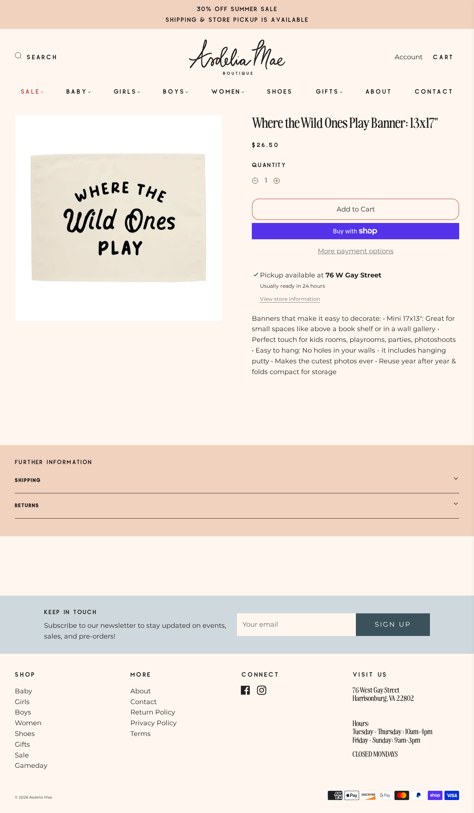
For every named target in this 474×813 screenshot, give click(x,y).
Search (42, 57)
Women (226, 91)
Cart (443, 57)
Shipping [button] (28, 480)
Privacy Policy (153, 723)
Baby (76, 91)
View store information (290, 299)
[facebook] (245, 690)
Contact (434, 91)
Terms (140, 734)
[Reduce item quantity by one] (255, 181)
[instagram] (261, 690)
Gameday (31, 766)
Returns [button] (27, 505)
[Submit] (23, 55)
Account (409, 57)
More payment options (356, 251)
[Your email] (296, 624)
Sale (30, 91)
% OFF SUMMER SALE (241, 8)
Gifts (327, 91)
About (378, 91)
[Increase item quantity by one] (276, 181)
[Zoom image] (118, 219)
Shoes (280, 91)
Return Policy (152, 712)
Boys (174, 91)
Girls (125, 91)
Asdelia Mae (40, 797)
